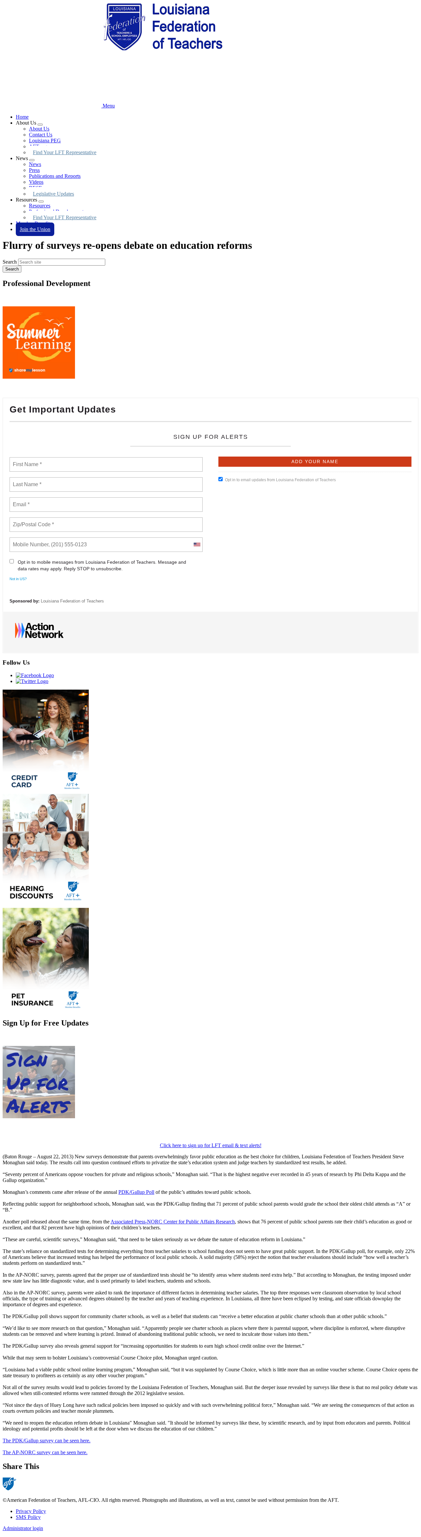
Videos (36, 182)
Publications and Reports (55, 176)
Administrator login (23, 1528)
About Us (39, 128)
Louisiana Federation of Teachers (72, 601)
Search (10, 262)
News (35, 164)
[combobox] (196, 544)
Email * (20, 501)
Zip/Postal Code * (32, 521)
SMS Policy (28, 1517)
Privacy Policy (31, 1511)
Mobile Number (29, 541)
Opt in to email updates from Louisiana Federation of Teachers (280, 480)
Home (22, 117)
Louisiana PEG (45, 140)
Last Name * (25, 481)
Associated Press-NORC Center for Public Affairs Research (173, 1221)
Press (34, 170)
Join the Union (35, 229)
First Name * (26, 460)
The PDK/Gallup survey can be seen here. (46, 1440)
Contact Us (40, 134)
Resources (39, 205)
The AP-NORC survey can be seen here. (45, 1452)
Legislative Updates (53, 194)
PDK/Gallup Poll (136, 1192)
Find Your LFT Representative (64, 152)
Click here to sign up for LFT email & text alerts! (210, 1145)
